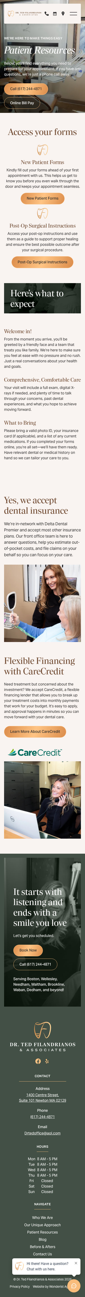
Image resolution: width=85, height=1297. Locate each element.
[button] (73, 13)
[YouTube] (47, 1061)
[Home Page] (24, 14)
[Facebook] (38, 1061)
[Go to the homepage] (42, 1036)
